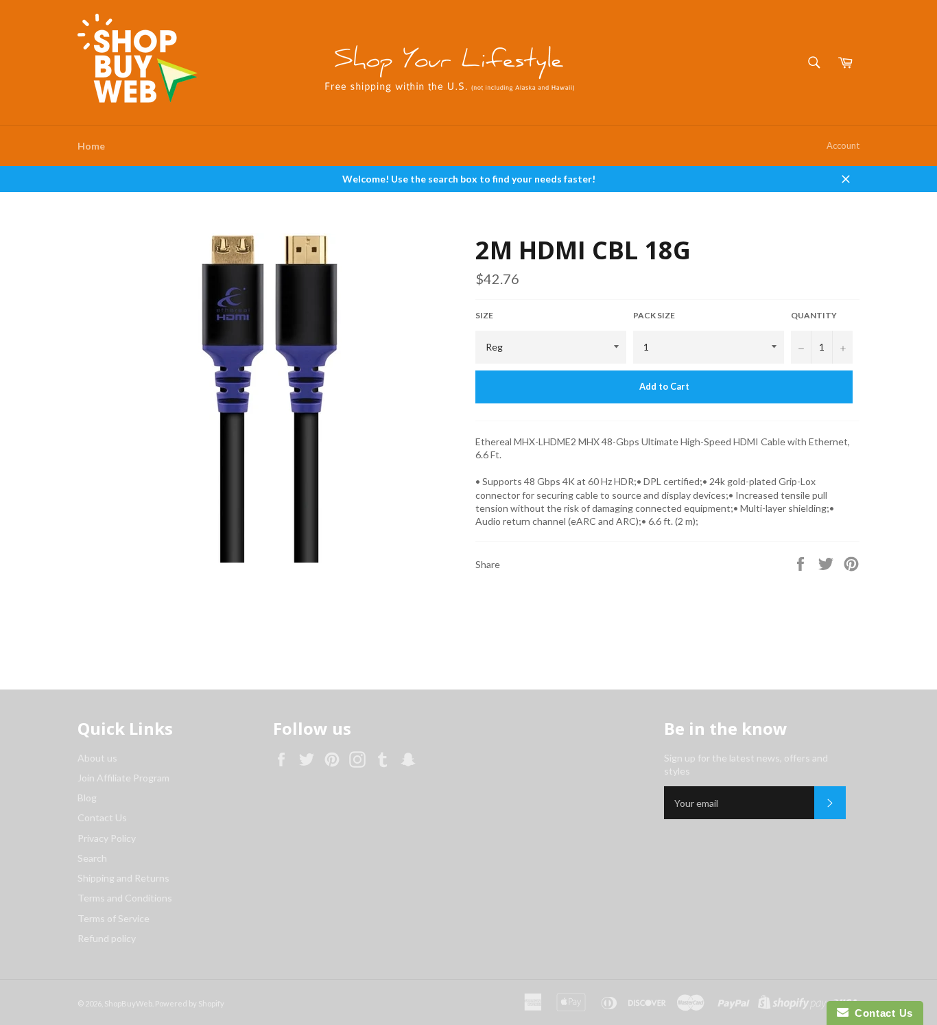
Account (843, 145)
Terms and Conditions (125, 898)
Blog (87, 797)
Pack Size (654, 315)
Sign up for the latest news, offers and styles (746, 764)
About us (97, 758)
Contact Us (102, 817)
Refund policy (107, 938)
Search (92, 858)
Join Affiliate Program (123, 778)
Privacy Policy (107, 838)
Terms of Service (114, 918)
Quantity (814, 315)
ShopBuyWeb (128, 1003)
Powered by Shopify (189, 1003)
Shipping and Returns (123, 878)
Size (484, 315)
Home (91, 146)
